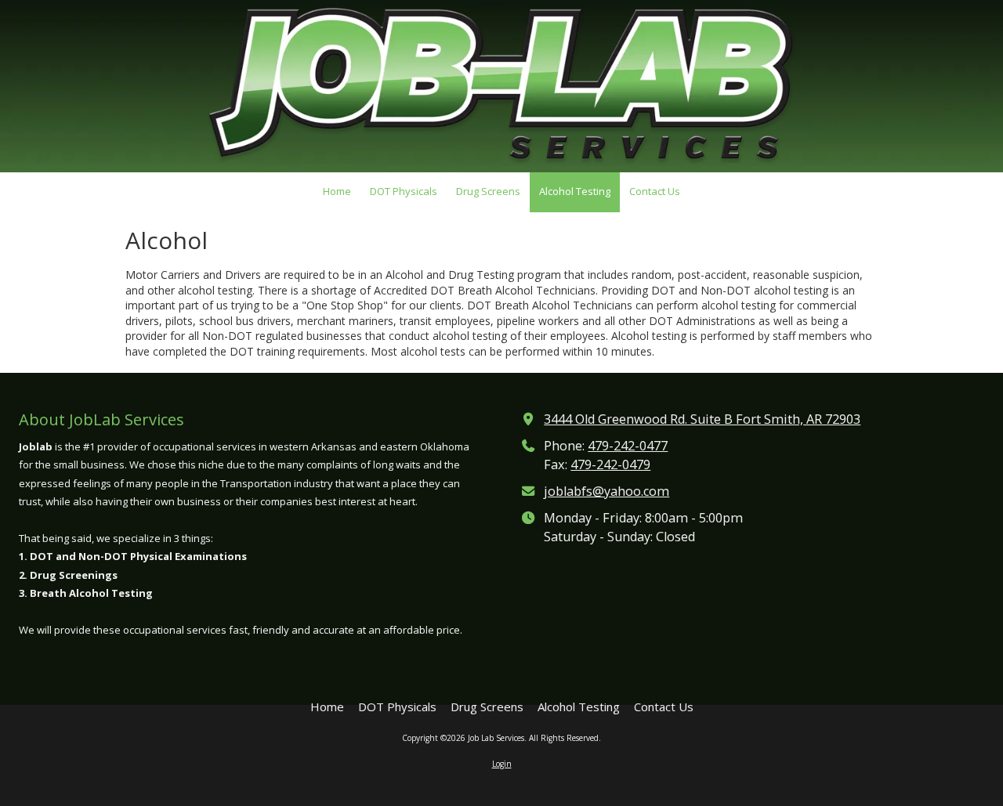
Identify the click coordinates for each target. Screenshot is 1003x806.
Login (502, 763)
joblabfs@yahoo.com (606, 491)
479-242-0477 (628, 445)
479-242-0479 (610, 464)
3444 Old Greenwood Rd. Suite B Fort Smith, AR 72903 (702, 419)
